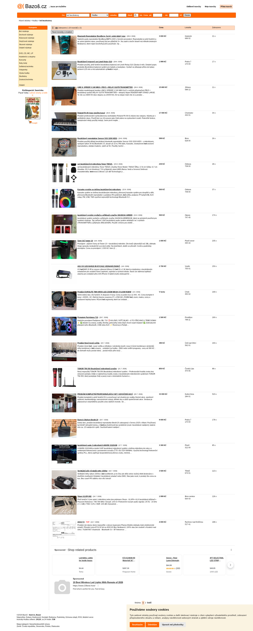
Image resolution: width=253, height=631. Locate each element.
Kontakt (45, 617)
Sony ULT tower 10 (85, 241)
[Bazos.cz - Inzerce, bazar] (32, 8)
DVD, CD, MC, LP (26, 53)
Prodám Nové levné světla (88, 343)
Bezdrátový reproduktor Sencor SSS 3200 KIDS (97, 138)
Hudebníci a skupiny (27, 57)
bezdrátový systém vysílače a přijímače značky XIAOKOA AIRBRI (104, 215)
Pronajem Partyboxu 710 (87, 317)
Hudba (35, 21)
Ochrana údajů (71, 617)
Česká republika (28, 626)
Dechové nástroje (26, 35)
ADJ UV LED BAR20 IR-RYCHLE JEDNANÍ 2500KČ (98, 266)
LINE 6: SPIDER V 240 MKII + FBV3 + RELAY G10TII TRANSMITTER (105, 87)
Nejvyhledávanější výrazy (39, 624)
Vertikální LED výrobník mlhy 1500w (92, 471)
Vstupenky (23, 70)
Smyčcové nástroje (26, 41)
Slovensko (40, 626)
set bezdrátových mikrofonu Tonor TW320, (95, 164)
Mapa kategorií (23, 624)
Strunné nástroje (25, 45)
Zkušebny (23, 76)
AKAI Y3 (80, 522)
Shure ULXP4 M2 (84, 496)
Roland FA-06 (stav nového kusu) (91, 113)
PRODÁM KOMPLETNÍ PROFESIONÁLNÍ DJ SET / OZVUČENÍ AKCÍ (105, 394)
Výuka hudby (24, 73)
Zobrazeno (216, 28)
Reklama (52, 617)
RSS (80, 617)
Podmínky (61, 617)
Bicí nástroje (24, 31)
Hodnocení (36, 617)
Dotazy (28, 617)
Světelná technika (26, 66)
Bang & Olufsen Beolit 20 (87, 420)
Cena (161, 28)
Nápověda (21, 617)
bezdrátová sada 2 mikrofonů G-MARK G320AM (97, 445)
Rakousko (56, 626)
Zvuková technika (26, 80)
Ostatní (22, 85)
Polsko (48, 626)
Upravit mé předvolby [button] (172, 624)
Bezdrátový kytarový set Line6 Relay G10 (94, 62)
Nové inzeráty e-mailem (62, 32)
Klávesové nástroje (26, 38)
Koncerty (22, 60)
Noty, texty (23, 63)
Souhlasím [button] (137, 624)
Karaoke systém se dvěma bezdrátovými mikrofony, (99, 190)
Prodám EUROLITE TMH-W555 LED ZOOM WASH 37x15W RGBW (104, 292)
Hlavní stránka (24, 21)
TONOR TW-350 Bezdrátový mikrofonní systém (97, 369)
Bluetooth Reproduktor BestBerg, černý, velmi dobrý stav (101, 36)
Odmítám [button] (152, 624)
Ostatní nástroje (25, 48)
